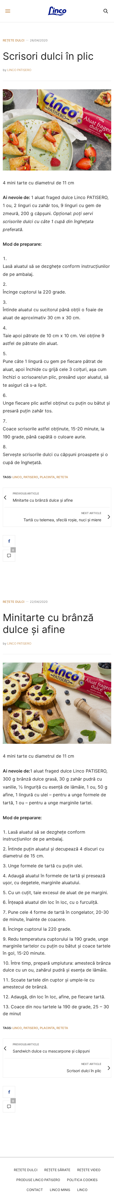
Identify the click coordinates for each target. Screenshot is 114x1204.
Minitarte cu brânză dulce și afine (48, 623)
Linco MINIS (60, 1190)
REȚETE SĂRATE (57, 1170)
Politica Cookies (82, 1180)
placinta (47, 477)
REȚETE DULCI (13, 40)
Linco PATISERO (19, 70)
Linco (82, 1190)
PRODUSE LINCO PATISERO (38, 1180)
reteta (62, 477)
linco (17, 477)
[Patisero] (57, 11)
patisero (31, 477)
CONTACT (35, 1190)
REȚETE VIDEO (88, 1170)
